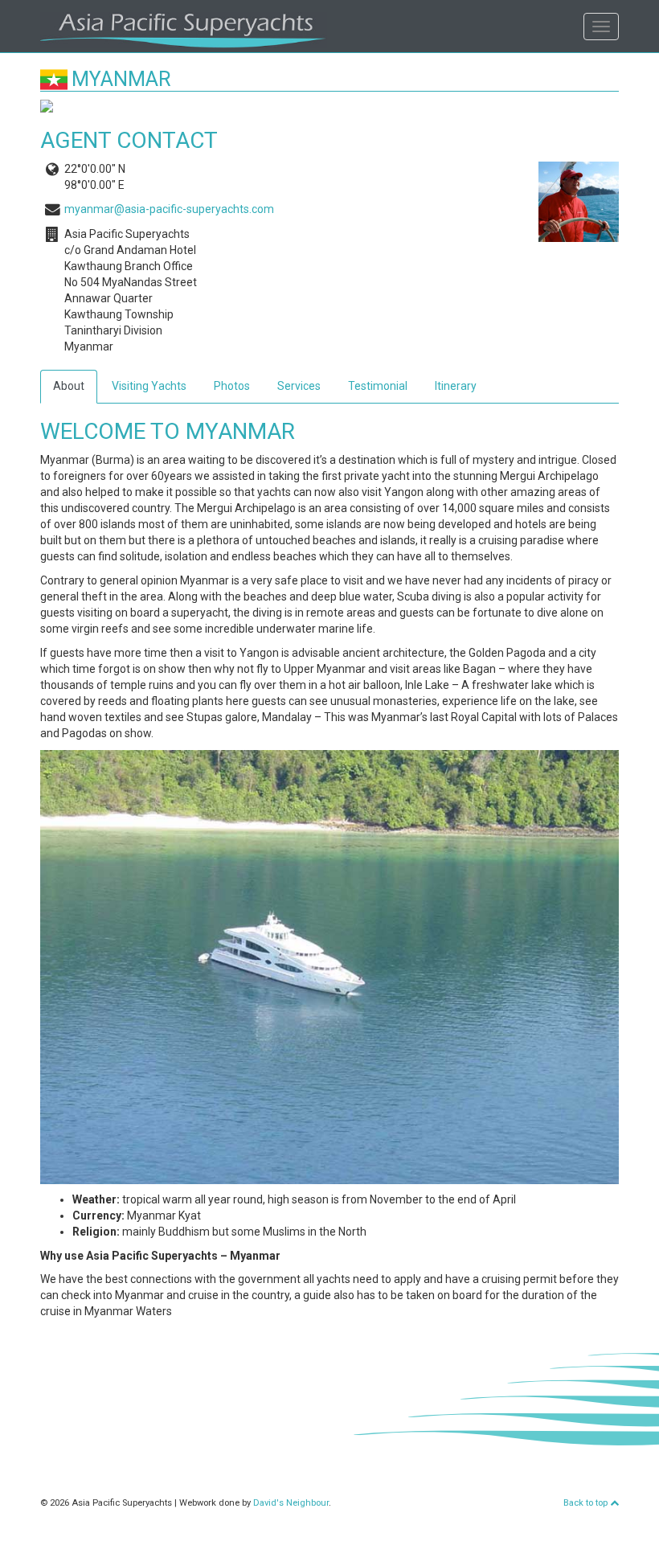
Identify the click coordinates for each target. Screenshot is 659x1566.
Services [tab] (299, 385)
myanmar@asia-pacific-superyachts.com (169, 209)
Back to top (586, 1503)
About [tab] (68, 385)
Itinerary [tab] (456, 385)
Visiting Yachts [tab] (149, 385)
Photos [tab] (232, 385)
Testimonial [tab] (377, 385)
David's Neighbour (291, 1503)
